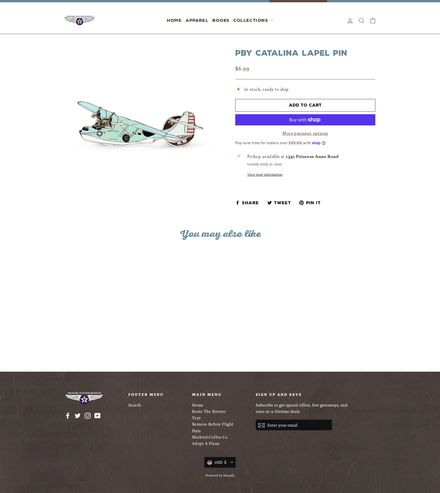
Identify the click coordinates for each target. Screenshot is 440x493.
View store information (264, 174)
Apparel (197, 20)
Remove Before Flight (213, 424)
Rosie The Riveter (209, 411)
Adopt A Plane (206, 443)
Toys (196, 417)
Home (174, 20)
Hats (196, 430)
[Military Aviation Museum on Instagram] (88, 415)
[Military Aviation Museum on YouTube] (97, 415)
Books (220, 20)
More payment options (305, 133)
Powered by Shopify (220, 475)
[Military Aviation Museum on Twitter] (78, 415)
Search (134, 405)
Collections (251, 20)
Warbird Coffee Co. (210, 437)
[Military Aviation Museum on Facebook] (68, 415)
